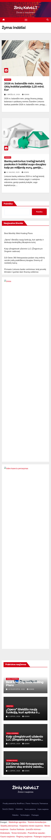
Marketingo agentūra (17, 822)
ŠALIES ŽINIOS (8, 809)
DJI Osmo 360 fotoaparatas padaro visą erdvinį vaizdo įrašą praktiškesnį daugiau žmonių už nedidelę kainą (24, 260)
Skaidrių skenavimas (9, 826)
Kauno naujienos (7, 837)
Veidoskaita (5, 833)
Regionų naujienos (24, 837)
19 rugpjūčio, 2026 (16, 689)
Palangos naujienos (42, 837)
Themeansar (43, 803)
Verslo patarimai (12, 679)
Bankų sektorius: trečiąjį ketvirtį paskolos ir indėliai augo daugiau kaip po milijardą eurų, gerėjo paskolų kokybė (25, 166)
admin (26, 94)
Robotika (10, 706)
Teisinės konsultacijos (37, 822)
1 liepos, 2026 (14, 771)
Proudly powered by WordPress (14, 803)
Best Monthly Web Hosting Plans (18, 233)
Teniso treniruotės (18, 833)
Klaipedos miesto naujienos (31, 826)
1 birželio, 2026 (13, 94)
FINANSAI (7, 79)
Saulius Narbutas (17, 829)
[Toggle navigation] (26, 20)
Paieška (8, 203)
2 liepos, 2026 (14, 716)
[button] (48, 20)
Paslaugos (35, 815)
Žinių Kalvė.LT (25, 8)
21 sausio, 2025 (13, 172)
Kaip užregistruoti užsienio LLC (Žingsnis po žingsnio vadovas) (24, 739)
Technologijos (12, 760)
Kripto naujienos (43, 809)
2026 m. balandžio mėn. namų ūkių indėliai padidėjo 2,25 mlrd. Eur (24, 86)
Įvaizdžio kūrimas (33, 829)
